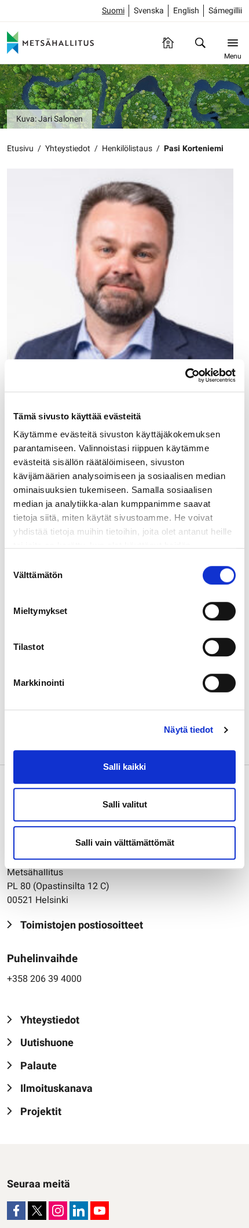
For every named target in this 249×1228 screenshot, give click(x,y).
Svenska (149, 11)
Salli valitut (124, 804)
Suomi (113, 11)
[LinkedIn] (78, 1210)
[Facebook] (16, 1210)
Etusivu (20, 148)
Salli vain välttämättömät (124, 842)
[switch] (219, 611)
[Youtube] (99, 1210)
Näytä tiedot (188, 729)
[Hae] (200, 43)
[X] (37, 1210)
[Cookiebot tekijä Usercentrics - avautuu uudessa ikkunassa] (185, 375)
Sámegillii (225, 11)
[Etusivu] (168, 43)
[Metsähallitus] (50, 43)
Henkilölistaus (127, 148)
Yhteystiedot (67, 148)
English (186, 11)
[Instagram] (58, 1210)
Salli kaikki (124, 767)
